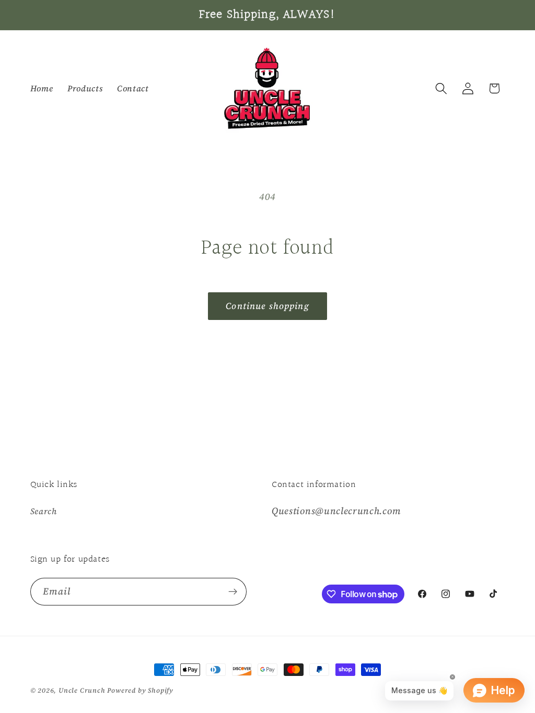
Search (43, 511)
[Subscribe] (232, 592)
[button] (441, 88)
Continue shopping (267, 306)
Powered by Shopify (140, 690)
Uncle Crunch (82, 690)
